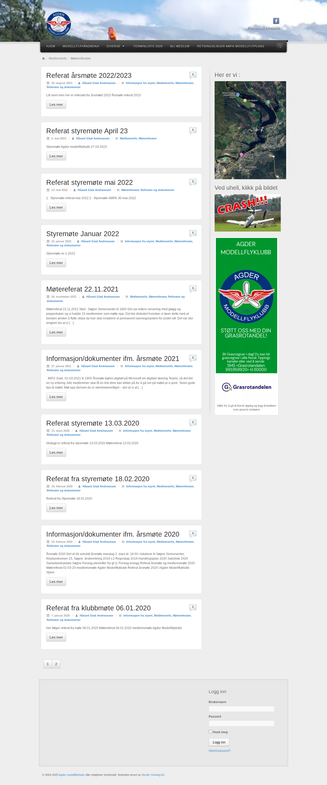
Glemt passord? (220, 751)
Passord (215, 716)
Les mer (56, 104)
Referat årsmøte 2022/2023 (89, 75)
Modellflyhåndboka (81, 46)
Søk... (280, 46)
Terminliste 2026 (148, 46)
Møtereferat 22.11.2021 (82, 289)
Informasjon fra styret (140, 82)
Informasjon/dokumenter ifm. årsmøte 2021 (112, 359)
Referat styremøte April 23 (87, 131)
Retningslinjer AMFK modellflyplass (230, 46)
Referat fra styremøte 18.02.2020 (97, 479)
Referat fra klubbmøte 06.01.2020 (98, 608)
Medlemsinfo (58, 58)
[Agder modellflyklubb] (163, 24)
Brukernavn (217, 702)
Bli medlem (180, 46)
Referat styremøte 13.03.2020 (92, 423)
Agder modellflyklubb (71, 774)
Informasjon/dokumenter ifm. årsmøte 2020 (112, 534)
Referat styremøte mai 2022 (89, 182)
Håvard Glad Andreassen (99, 82)
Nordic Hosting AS (153, 774)
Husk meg (220, 732)
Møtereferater (184, 82)
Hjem (50, 46)
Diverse (114, 46)
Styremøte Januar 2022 (82, 234)
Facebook (276, 21)
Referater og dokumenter (63, 87)
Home (43, 58)
